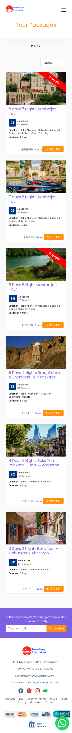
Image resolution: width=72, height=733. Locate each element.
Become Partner (37, 698)
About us (10, 698)
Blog (64, 698)
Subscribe (56, 628)
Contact (50, 702)
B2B (21, 698)
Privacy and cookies (29, 702)
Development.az (47, 682)
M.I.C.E (53, 698)
